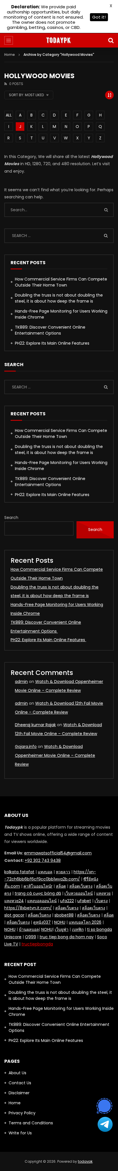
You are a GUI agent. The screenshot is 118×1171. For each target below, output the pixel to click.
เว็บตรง (101, 901)
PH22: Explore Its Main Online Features (53, 343)
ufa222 (67, 901)
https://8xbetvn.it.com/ (28, 908)
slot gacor (14, 915)
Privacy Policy (22, 1113)
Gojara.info (26, 746)
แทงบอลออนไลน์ (42, 901)
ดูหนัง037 (42, 922)
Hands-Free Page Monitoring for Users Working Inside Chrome (61, 314)
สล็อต (61, 886)
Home (9, 54)
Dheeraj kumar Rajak (35, 725)
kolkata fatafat (19, 872)
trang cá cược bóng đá (38, 893)
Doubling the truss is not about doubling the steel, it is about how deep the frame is (59, 298)
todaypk (85, 1161)
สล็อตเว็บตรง (81, 886)
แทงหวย (103, 893)
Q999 (30, 937)
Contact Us (20, 1083)
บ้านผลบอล (29, 929)
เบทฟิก (78, 929)
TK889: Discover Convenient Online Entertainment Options (50, 330)
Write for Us (20, 1133)
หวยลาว (63, 872)
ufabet (84, 901)
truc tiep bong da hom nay (67, 937)
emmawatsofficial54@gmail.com (58, 853)
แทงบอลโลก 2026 (85, 922)
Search (11, 517)
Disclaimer (19, 1093)
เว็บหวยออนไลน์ (78, 893)
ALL (9, 115)
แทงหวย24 (14, 901)
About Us (17, 1073)
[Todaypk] (59, 40)
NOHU (59, 922)
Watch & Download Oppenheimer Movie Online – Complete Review (55, 755)
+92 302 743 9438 (43, 860)
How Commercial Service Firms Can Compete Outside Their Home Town (61, 282)
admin (21, 681)
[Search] (111, 40)
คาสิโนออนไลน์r (37, 886)
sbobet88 (64, 915)
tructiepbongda (37, 944)
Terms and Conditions (31, 1123)
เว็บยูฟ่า (61, 929)
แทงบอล (45, 872)
